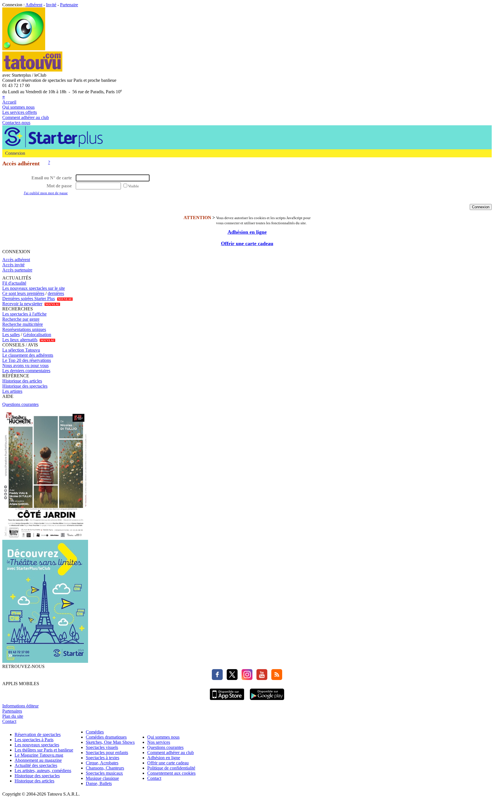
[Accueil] (23, 48)
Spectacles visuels (102, 747)
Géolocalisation (37, 334)
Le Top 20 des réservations (26, 360)
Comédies (95, 731)
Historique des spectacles (24, 386)
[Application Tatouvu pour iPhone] (227, 700)
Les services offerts (19, 112)
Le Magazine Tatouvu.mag (39, 755)
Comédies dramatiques (106, 737)
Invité (51, 4)
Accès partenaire (17, 269)
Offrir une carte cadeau (247, 243)
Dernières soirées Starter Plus (28, 298)
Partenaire (69, 4)
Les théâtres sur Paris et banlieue (44, 750)
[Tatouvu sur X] (231, 678)
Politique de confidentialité (171, 768)
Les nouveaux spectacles (37, 744)
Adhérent (33, 4)
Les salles (11, 334)
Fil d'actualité (14, 283)
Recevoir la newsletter (22, 303)
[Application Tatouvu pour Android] (267, 700)
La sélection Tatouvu (21, 350)
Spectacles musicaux (104, 773)
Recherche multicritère (22, 324)
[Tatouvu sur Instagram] (245, 678)
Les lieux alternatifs (19, 339)
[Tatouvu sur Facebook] (217, 678)
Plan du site (12, 716)
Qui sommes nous (18, 107)
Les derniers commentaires (26, 370)
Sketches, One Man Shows (110, 742)
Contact (9, 721)
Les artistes (12, 391)
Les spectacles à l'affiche (24, 314)
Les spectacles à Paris (34, 739)
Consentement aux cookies (171, 773)
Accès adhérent (16, 259)
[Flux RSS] (275, 678)
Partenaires (12, 711)
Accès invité (13, 264)
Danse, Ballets (99, 783)
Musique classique (102, 778)
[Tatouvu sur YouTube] (260, 678)
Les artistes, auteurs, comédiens (43, 770)
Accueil (9, 102)
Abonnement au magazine (38, 760)
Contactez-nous (16, 122)
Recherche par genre (20, 319)
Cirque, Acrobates (102, 762)
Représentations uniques (24, 329)
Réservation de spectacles (38, 734)
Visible (133, 186)
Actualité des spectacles (36, 765)
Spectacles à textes (102, 757)
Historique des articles (22, 380)
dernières (56, 293)
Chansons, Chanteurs (105, 768)
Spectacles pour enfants (107, 752)
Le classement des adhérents (27, 355)
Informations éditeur (20, 705)
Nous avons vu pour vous (25, 365)
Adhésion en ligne (247, 232)
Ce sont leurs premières (23, 293)
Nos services (158, 742)
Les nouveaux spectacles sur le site (33, 288)
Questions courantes (20, 404)
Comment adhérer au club (25, 117)
